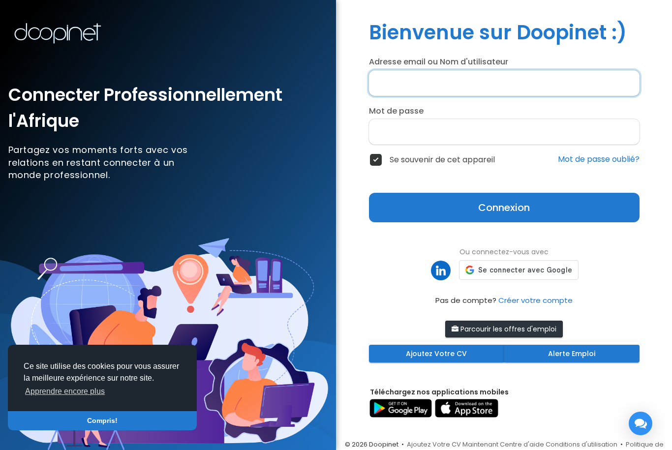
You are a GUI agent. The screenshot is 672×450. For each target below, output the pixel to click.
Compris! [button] (102, 420)
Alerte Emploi (571, 354)
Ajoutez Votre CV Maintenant (452, 444)
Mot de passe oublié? (599, 159)
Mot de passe (396, 111)
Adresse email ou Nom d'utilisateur (438, 62)
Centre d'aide (522, 444)
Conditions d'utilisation (581, 444)
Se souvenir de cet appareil (442, 159)
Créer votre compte (535, 300)
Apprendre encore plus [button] (65, 391)
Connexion (504, 207)
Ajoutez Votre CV (436, 354)
